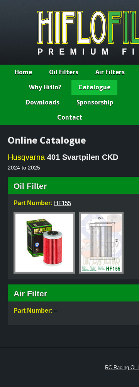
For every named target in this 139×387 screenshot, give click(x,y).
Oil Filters (63, 72)
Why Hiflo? (45, 87)
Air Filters (110, 72)
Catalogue (94, 87)
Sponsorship (94, 102)
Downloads (42, 102)
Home (23, 72)
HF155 (62, 203)
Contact (69, 117)
